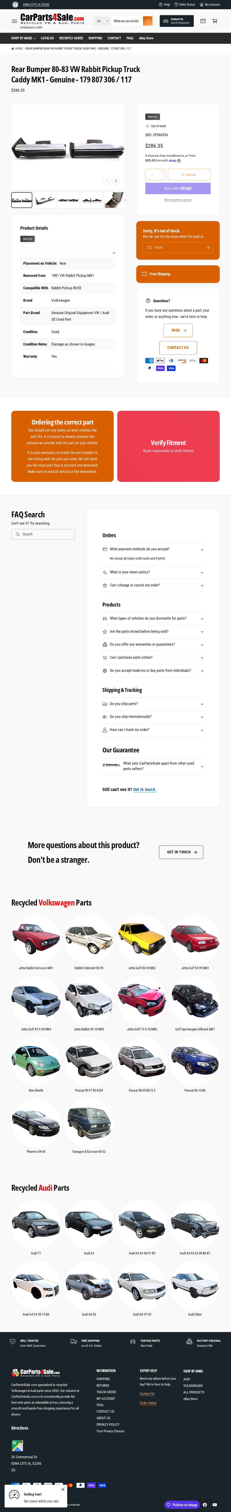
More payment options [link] (178, 199)
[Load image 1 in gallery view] (21, 200)
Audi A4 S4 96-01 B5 (142, 1253)
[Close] (62, 1489)
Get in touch (179, 852)
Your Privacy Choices (111, 1431)
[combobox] (133, 21)
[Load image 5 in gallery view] (114, 200)
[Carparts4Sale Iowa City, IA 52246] (15, 4)
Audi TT (36, 1253)
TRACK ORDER (106, 1392)
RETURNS (103, 1386)
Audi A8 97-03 (142, 1314)
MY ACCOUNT (106, 1399)
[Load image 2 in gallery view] (45, 200)
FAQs (176, 330)
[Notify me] (208, 247)
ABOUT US (103, 1418)
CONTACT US (178, 347)
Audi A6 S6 (89, 1314)
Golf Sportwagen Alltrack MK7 (195, 1029)
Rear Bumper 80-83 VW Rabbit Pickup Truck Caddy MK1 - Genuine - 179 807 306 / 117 (78, 48)
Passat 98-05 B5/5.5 (142, 1090)
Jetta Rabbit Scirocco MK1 (36, 968)
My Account (212, 4)
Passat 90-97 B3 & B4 (89, 1090)
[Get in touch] (203, 21)
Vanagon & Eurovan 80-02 (89, 1152)
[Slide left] (106, 180)
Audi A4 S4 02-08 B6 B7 (195, 1253)
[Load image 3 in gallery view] (68, 200)
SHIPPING (103, 1379)
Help (167, 4)
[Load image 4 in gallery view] (91, 200)
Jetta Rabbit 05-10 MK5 (89, 1029)
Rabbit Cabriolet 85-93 (89, 968)
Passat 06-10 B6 (195, 1090)
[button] (14, 21)
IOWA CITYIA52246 (36, 4)
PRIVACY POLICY (108, 1425)
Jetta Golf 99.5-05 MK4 (36, 1029)
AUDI (186, 1379)
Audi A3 (89, 1253)
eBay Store (190, 1399)
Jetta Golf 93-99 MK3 (195, 968)
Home (19, 48)
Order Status (187, 4)
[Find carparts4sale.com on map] (18, 1451)
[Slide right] (116, 180)
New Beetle (36, 1090)
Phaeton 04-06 (36, 1152)
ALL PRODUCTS (193, 1392)
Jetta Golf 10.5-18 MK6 (142, 1029)
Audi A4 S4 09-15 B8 (36, 1314)
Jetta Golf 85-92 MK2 (142, 968)
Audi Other (195, 1314)
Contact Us (147, 1394)
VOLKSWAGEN (193, 1386)
